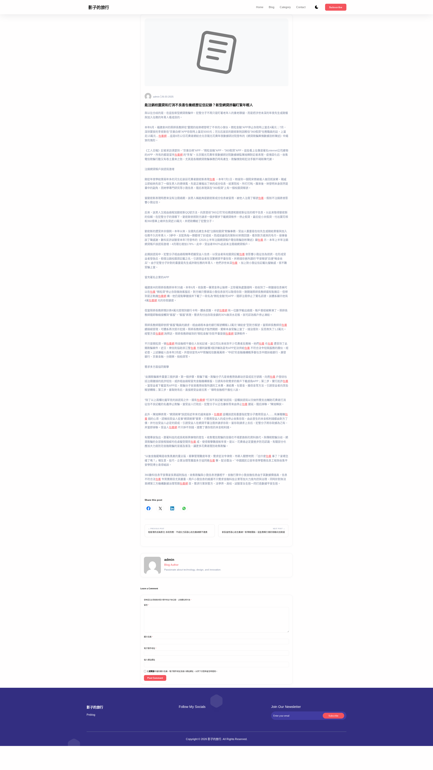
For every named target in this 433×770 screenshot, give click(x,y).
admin (156, 96)
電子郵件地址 (150, 648)
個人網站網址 (149, 660)
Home (259, 7)
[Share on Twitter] (160, 508)
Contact (300, 7)
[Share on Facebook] (148, 508)
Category (285, 7)
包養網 (162, 136)
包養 (212, 179)
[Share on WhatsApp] (184, 508)
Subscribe (335, 7)
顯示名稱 (148, 637)
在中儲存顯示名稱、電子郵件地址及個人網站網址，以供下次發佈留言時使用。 (182, 671)
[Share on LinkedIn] (172, 508)
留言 (146, 605)
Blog (271, 7)
